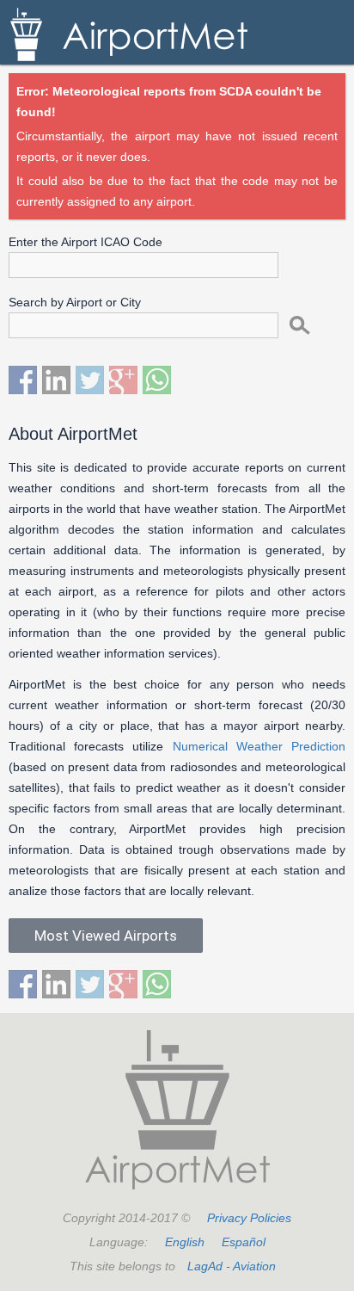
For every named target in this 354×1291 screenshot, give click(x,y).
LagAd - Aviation (231, 1266)
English (184, 1242)
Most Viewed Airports (105, 935)
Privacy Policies (249, 1218)
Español (244, 1242)
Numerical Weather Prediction (259, 746)
